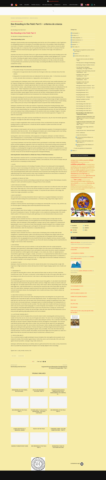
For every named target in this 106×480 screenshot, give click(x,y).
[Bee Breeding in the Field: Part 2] (20, 402)
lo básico (74, 35)
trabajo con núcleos (74, 189)
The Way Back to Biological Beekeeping (85, 62)
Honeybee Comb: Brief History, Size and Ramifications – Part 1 (85, 71)
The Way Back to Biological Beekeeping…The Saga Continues (39, 411)
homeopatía (75, 33)
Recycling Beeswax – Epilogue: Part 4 (85, 97)
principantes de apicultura (76, 187)
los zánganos (73, 166)
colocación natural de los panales (81, 186)
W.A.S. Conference (80, 132)
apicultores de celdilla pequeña (79, 172)
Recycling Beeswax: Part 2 (82, 92)
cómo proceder (73, 4)
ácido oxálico (78, 166)
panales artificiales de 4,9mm (85, 270)
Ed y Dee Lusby (74, 303)
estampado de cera (90, 167)
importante (75, 42)
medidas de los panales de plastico (79, 296)
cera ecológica (82, 189)
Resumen (26, 4)
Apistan (72, 179)
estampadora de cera (86, 177)
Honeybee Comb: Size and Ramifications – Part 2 (82, 75)
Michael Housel (90, 171)
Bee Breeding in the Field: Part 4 (83, 110)
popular (74, 44)
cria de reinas (90, 186)
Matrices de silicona (75, 242)
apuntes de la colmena (80, 185)
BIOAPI (93, 170)
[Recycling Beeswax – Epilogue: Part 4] (39, 382)
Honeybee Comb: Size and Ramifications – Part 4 (82, 82)
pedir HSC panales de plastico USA (79, 293)
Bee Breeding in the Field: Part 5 (23, 33)
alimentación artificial (86, 179)
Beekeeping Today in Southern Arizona (85, 65)
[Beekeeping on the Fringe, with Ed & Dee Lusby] (20, 382)
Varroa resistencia (76, 40)
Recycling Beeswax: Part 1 (82, 90)
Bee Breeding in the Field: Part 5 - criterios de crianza (85, 113)
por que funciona (47, 4)
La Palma (86, 185)
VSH (87, 168)
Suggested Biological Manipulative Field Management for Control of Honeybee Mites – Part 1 (85, 118)
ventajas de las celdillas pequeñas (80, 160)
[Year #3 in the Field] (39, 421)
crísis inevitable (82, 168)
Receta (65, 4)
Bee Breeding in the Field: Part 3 (83, 108)
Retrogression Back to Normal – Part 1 (85, 85)
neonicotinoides (85, 166)
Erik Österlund (74, 307)
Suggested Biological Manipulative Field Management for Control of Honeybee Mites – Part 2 (85, 123)
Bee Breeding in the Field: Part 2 (83, 106)
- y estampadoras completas (77, 253)
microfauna (73, 170)
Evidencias (57, 4)
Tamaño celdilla (35, 4)
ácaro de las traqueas (82, 183)
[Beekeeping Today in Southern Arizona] (58, 438)
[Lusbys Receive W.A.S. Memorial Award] (20, 421)
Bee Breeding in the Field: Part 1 (83, 103)
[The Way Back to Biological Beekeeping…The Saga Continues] (39, 402)
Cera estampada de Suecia (77, 286)
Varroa (92, 164)
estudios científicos (80, 170)
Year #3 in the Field (39, 428)
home (20, 4)
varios (76, 53)
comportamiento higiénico (87, 187)
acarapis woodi (91, 168)
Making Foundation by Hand (19, 446)
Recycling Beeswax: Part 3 (82, 94)
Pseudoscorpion (86, 162)
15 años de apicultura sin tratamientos (83, 148)
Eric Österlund (88, 164)
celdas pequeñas (76, 37)
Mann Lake (73, 300)
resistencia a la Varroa (79, 174)
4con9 (76, 183)
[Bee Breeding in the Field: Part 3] (39, 438)
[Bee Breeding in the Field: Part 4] (58, 402)
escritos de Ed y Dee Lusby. (17, 21)
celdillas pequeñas (78, 164)
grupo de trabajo (75, 168)
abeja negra (81, 162)
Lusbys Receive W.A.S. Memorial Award (85, 130)
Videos (73, 150)
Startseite (13, 18)
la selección (21, 355)
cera (94, 187)
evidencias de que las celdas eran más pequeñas (82, 166)
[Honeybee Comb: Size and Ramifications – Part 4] (58, 421)
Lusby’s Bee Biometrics (81, 135)
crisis (91, 170)
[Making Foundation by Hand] (20, 438)
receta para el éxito (81, 175)
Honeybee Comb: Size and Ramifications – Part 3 (82, 79)
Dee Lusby (14, 355)
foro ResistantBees (75, 289)
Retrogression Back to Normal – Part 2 (85, 88)
